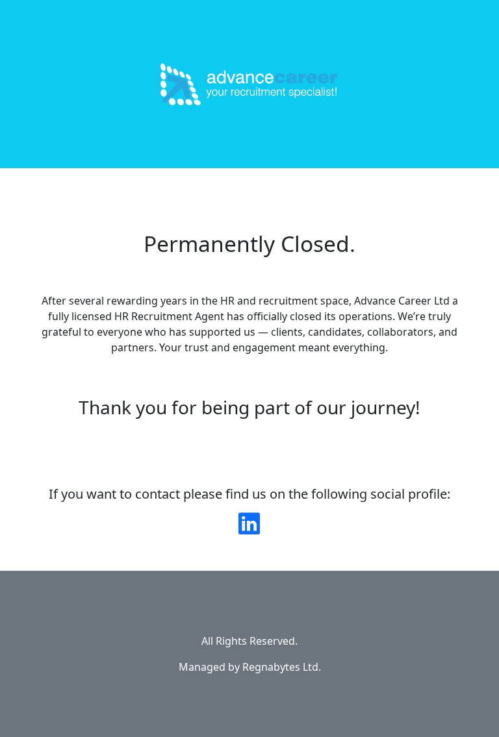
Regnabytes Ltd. (281, 667)
